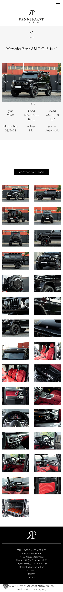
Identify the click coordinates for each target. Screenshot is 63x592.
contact (31, 570)
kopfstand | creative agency (31, 589)
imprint (31, 573)
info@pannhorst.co (34, 567)
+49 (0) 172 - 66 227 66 (35, 560)
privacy (31, 577)
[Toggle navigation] (57, 5)
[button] (6, 82)
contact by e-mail (31, 172)
